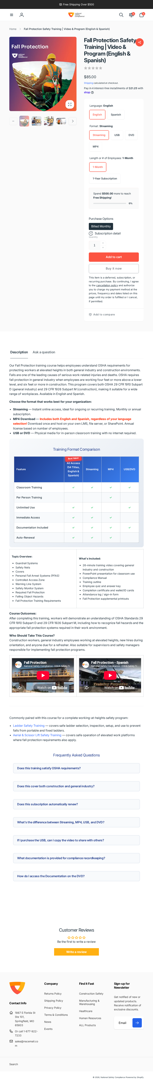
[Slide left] (13, 121)
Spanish (116, 114)
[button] (11, 15)
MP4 (96, 146)
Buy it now (114, 268)
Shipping (88, 83)
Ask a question (44, 352)
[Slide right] (72, 121)
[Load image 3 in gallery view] (49, 121)
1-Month (98, 166)
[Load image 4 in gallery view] (61, 121)
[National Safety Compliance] (17, 993)
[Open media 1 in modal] (42, 74)
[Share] (139, 42)
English (97, 114)
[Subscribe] (137, 1022)
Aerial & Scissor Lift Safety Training (37, 735)
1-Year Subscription (105, 178)
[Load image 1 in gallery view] (24, 121)
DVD (131, 135)
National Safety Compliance (113, 1077)
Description (19, 352)
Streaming (99, 135)
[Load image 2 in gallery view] (36, 121)
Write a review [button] (76, 952)
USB (117, 135)
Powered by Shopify (135, 1077)
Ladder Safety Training (29, 725)
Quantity (93, 237)
